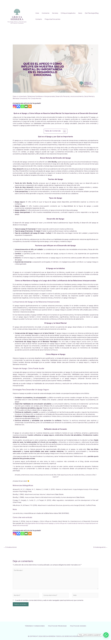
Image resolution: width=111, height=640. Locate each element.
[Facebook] (18, 106)
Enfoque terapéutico (68, 13)
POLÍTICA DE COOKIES (78, 626)
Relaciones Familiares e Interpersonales (41, 96)
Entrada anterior (10, 547)
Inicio (37, 13)
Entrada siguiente (100, 547)
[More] (30, 106)
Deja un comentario (20, 96)
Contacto (38, 19)
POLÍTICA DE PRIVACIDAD (57, 626)
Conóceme (45, 13)
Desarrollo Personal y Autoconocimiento (70, 96)
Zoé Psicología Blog (92, 13)
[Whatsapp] (22, 106)
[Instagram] (14, 106)
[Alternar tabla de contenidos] (64, 131)
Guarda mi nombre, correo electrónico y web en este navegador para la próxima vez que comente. (49, 600)
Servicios (55, 13)
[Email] (26, 106)
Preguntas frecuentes (52, 19)
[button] (106, 635)
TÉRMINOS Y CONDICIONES (35, 626)
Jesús (80, 13)
